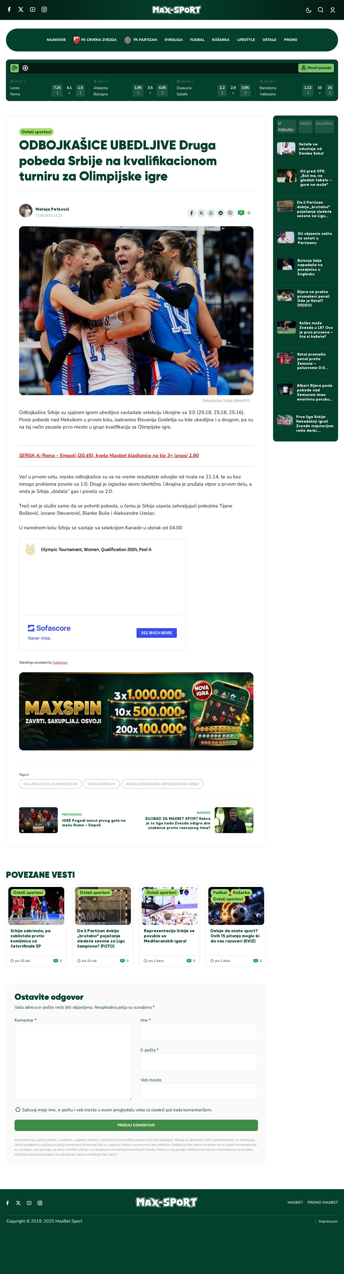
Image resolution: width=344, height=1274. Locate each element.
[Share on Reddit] (220, 213)
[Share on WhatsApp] (211, 213)
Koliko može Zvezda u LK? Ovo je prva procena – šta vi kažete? (316, 330)
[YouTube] (33, 9)
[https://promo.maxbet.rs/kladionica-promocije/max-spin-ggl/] (136, 711)
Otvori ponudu (319, 67)
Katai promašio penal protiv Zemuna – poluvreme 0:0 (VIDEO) (311, 363)
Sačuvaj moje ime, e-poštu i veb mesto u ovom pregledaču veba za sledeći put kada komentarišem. (117, 1110)
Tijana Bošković (102, 784)
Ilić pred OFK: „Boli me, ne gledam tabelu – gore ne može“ (316, 178)
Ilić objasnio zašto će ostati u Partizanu (315, 238)
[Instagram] (44, 9)
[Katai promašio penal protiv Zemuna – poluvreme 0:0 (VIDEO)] (285, 357)
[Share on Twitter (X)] (201, 213)
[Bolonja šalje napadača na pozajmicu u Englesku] (285, 264)
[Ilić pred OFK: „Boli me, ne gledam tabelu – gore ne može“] (287, 175)
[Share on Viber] (230, 213)
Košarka (241, 893)
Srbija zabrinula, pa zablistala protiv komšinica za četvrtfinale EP (30, 938)
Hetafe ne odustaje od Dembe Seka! (311, 149)
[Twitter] (21, 9)
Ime (146, 1020)
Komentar (26, 1020)
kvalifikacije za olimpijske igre (50, 784)
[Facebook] (9, 9)
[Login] (333, 10)
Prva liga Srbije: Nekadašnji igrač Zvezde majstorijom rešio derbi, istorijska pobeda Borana (315, 428)
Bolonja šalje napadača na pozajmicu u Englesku (310, 267)
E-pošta (150, 1050)
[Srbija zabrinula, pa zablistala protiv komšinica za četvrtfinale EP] (36, 906)
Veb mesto (151, 1080)
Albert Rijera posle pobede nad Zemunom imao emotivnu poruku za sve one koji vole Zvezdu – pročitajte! (314, 399)
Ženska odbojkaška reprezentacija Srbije (162, 784)
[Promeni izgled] (309, 10)
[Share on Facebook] (191, 213)
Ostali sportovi (36, 132)
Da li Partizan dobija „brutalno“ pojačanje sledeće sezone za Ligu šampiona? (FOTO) (101, 938)
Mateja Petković (52, 209)
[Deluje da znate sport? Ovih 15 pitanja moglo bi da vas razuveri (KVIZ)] (236, 906)
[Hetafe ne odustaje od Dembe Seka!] (286, 148)
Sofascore (60, 662)
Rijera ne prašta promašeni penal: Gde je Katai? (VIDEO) (313, 299)
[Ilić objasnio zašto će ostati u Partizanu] (286, 237)
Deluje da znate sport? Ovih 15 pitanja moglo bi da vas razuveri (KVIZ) (234, 936)
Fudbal (220, 893)
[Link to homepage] (177, 10)
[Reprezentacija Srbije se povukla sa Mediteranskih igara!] (170, 906)
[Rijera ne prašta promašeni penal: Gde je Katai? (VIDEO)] (285, 295)
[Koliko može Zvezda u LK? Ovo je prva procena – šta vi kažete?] (286, 327)
